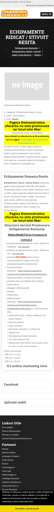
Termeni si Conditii (10, 435)
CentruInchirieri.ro (10, 486)
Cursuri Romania (9, 489)
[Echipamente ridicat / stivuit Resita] (27, 86)
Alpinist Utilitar (8, 452)
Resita (38, 55)
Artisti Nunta (7, 460)
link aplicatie (23, 246)
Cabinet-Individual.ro (11, 482)
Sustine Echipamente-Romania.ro (17, 438)
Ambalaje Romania (10, 478)
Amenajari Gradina (10, 456)
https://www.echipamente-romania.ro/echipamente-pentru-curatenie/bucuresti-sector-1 (24, 305)
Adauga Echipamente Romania (41, 5)
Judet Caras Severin (21, 55)
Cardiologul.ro (8, 467)
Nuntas (5, 449)
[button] (46, 14)
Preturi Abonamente (11, 431)
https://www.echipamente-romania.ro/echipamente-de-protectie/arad (26, 272)
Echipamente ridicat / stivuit (26, 51)
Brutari (5, 463)
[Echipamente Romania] (17, 13)
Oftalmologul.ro (9, 474)
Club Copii (6, 471)
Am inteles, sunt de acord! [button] (27, 509)
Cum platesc (7, 427)
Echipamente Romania (26, 48)
